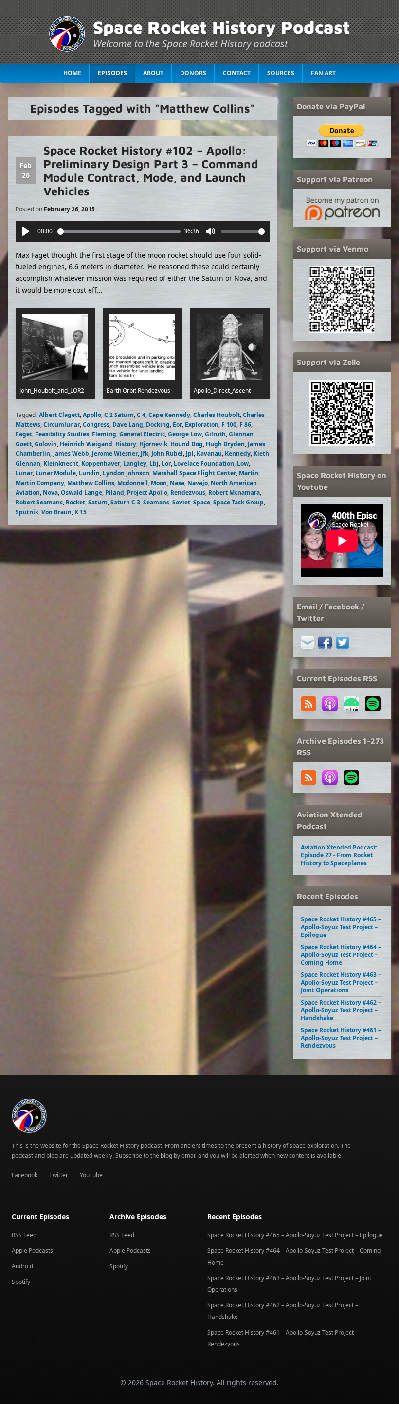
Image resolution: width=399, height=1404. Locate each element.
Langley (134, 463)
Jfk (144, 454)
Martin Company (40, 483)
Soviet (181, 502)
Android (22, 1266)
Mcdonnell (132, 483)
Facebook (24, 1175)
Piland (114, 492)
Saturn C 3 (125, 502)
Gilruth (215, 434)
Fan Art (323, 73)
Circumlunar (61, 424)
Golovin (46, 444)
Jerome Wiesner (115, 454)
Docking (158, 424)
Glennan (241, 434)
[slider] (119, 231)
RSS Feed (24, 1235)
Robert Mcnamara (234, 492)
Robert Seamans (39, 502)
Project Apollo (147, 492)
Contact (237, 73)
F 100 (228, 424)
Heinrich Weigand (86, 444)
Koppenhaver (100, 463)
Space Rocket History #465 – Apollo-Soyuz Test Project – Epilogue (341, 927)
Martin (248, 473)
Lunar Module (56, 473)
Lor (166, 463)
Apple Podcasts (32, 1251)
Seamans (156, 502)
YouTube (91, 1175)
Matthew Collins (90, 483)
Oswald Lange (81, 492)
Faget (24, 434)
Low (243, 463)
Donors (193, 73)
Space (201, 502)
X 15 (80, 512)
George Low (185, 434)
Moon (159, 483)
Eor (177, 424)
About (153, 73)
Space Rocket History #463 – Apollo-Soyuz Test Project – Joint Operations (341, 982)
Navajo (197, 483)
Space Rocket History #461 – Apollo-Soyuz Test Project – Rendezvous (341, 1038)
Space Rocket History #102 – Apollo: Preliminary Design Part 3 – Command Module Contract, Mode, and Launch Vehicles (150, 170)
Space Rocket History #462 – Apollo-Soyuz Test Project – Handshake (341, 1010)
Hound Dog (186, 444)
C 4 (141, 415)
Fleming (104, 434)
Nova (50, 492)
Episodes (112, 73)
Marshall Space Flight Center (194, 473)
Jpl (190, 454)
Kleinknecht (60, 463)
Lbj (154, 463)
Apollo (92, 415)
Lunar (24, 473)
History (125, 444)
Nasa (177, 483)
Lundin (89, 473)
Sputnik (27, 512)
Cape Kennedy (169, 415)
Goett (24, 444)
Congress (96, 424)
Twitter (58, 1175)
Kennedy (238, 454)
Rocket (75, 502)
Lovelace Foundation (204, 463)
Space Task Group (238, 502)
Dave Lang (127, 424)
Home (72, 73)
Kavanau (209, 454)
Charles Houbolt (216, 415)
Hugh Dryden (225, 444)
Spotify (21, 1282)
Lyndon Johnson (126, 473)
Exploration (201, 424)
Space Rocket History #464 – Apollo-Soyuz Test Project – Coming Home (341, 955)
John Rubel (167, 454)
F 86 (245, 424)
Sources (280, 73)
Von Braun (56, 512)
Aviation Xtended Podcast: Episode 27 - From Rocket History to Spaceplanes (339, 855)
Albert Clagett (59, 415)
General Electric (142, 434)
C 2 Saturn (119, 415)
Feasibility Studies (62, 434)
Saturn (98, 502)
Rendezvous (187, 492)
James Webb (71, 454)
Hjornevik (153, 444)
